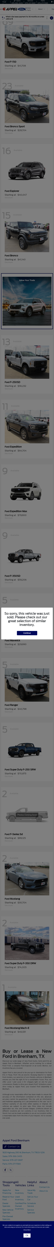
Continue (27, 633)
